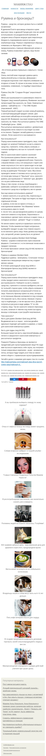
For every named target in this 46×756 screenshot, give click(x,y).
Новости (14, 8)
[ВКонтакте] (14, 379)
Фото (28, 12)
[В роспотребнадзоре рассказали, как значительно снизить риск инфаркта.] (23, 496)
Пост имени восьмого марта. (15, 684)
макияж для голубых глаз (17, 375)
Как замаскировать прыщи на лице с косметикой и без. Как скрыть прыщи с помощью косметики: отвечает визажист (23, 697)
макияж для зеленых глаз (32, 373)
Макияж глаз (23, 4)
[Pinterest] (23, 379)
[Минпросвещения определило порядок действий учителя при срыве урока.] (23, 663)
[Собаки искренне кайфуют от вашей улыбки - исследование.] (23, 448)
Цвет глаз (39, 8)
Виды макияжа (26, 8)
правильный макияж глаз (32, 375)
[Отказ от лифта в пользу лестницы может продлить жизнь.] (23, 424)
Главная (5, 8)
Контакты (5, 747)
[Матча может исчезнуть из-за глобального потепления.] (23, 566)
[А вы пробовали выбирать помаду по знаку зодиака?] (23, 399)
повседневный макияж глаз (16, 373)
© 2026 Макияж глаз (8, 745)
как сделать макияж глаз (31, 370)
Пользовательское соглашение (17, 747)
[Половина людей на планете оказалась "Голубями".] (23, 520)
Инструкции (19, 12)
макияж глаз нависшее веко (15, 370)
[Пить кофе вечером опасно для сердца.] (23, 614)
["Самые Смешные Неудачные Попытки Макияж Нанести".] (23, 472)
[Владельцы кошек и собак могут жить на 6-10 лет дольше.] (23, 590)
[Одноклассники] (31, 379)
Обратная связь (7, 753)
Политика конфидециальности (11, 750)
